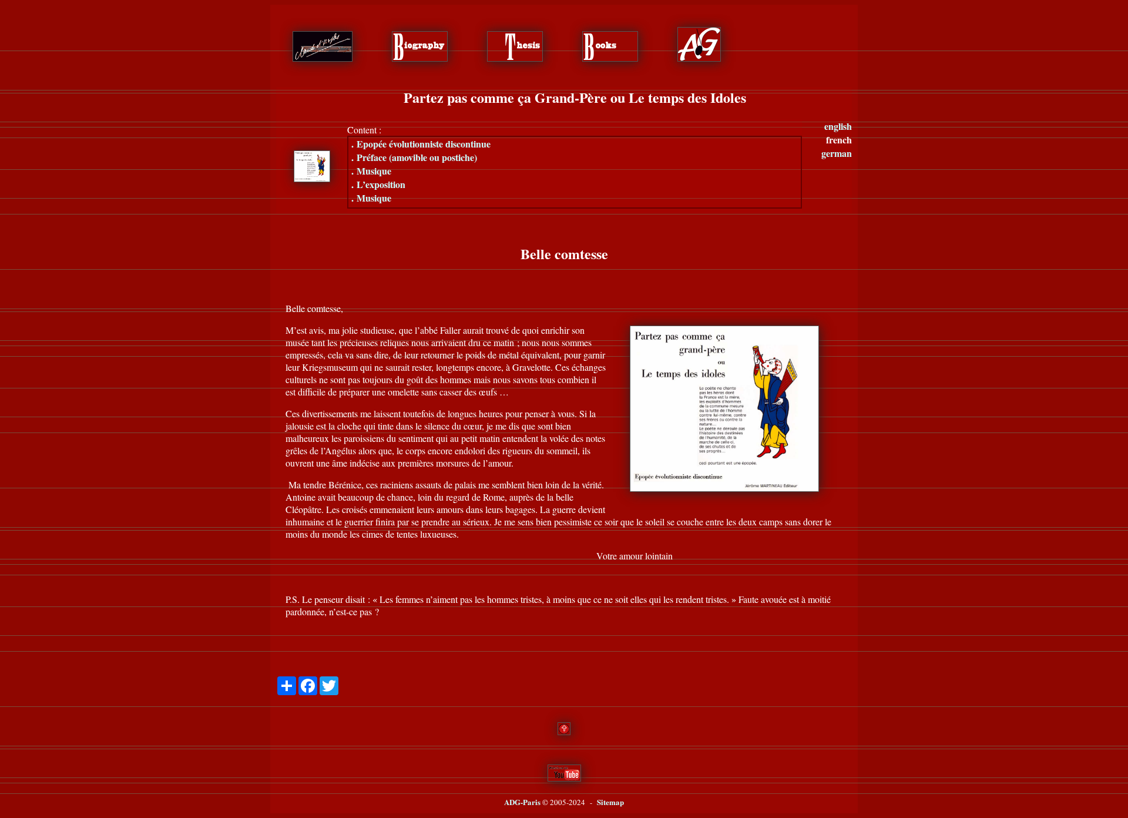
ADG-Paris (522, 801)
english (838, 126)
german (836, 153)
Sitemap (610, 801)
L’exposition (378, 184)
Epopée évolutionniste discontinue (421, 143)
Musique (371, 170)
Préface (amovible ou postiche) (414, 157)
